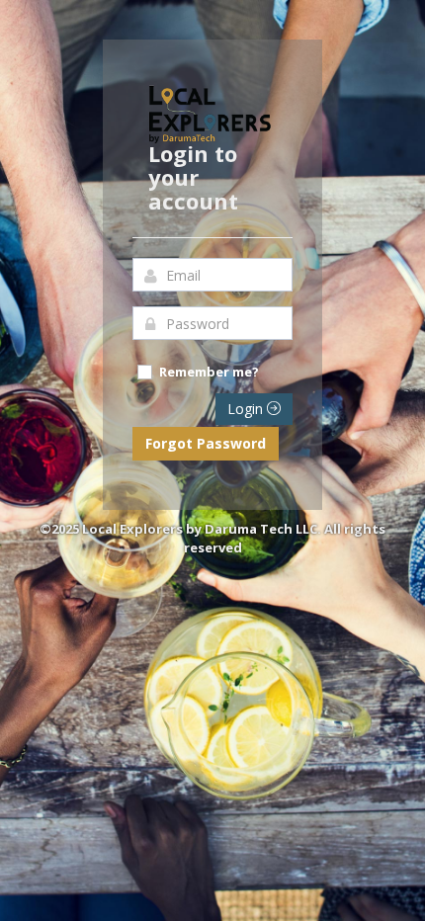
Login (247, 408)
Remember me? (209, 371)
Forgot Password (205, 443)
